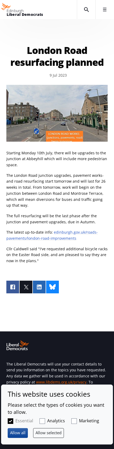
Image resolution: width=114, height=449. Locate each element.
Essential (24, 421)
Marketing (89, 421)
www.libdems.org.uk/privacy (61, 382)
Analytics (56, 421)
